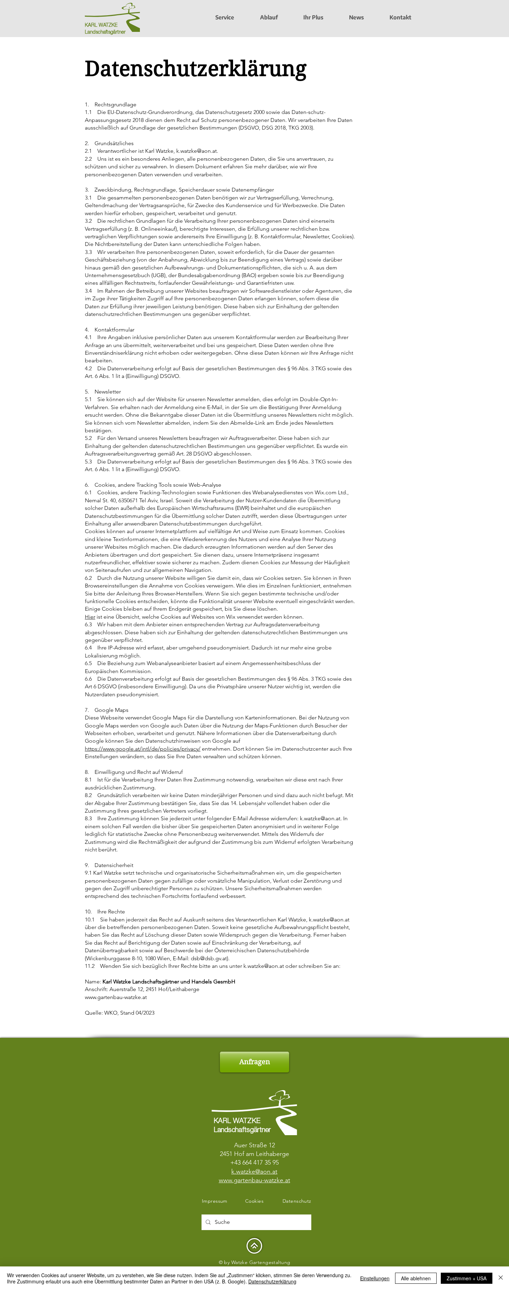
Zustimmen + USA (466, 1278)
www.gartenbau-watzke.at (116, 997)
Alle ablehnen (416, 1278)
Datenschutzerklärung (272, 1281)
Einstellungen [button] (375, 1278)
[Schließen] (501, 1278)
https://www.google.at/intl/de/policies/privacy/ (142, 748)
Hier (90, 616)
